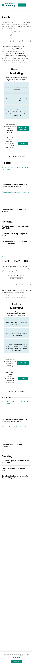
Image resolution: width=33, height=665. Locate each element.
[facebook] (11, 41)
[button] (3, 5)
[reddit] (19, 41)
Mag (3, 12)
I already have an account (16, 156)
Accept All (16, 661)
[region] (16, 658)
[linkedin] (13, 41)
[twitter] (16, 41)
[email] (22, 41)
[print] (30, 41)
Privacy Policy (17, 657)
